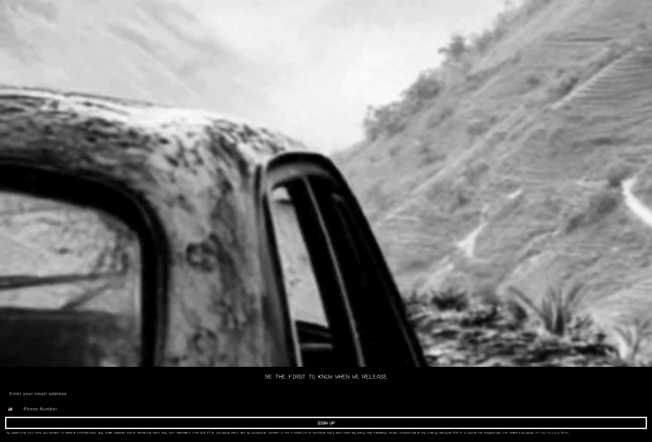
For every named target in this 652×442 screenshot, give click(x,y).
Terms (564, 433)
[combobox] (13, 409)
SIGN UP (326, 423)
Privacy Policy (546, 433)
